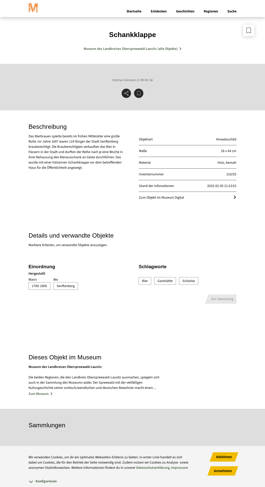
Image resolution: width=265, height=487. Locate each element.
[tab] (132, 481)
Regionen (211, 11)
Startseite (133, 11)
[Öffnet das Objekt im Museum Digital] (234, 197)
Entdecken (159, 11)
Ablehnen (224, 457)
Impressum (179, 467)
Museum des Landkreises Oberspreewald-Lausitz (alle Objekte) (131, 48)
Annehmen (223, 471)
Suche (231, 11)
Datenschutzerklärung (153, 467)
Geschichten (185, 11)
